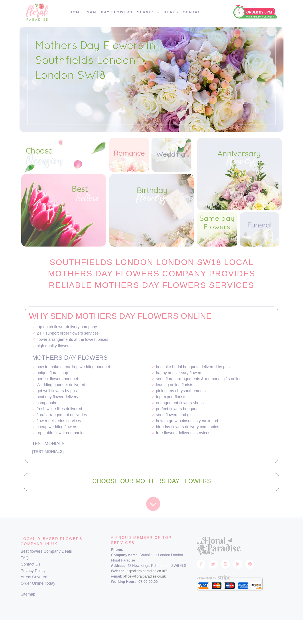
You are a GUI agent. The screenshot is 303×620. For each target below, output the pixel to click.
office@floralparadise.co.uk (144, 576)
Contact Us (30, 564)
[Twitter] (213, 564)
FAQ (25, 558)
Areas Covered (34, 577)
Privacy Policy (33, 570)
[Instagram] (225, 564)
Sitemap (28, 594)
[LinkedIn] (237, 564)
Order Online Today (38, 583)
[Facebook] (201, 564)
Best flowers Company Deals (46, 551)
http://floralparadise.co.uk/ (146, 571)
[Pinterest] (249, 564)
